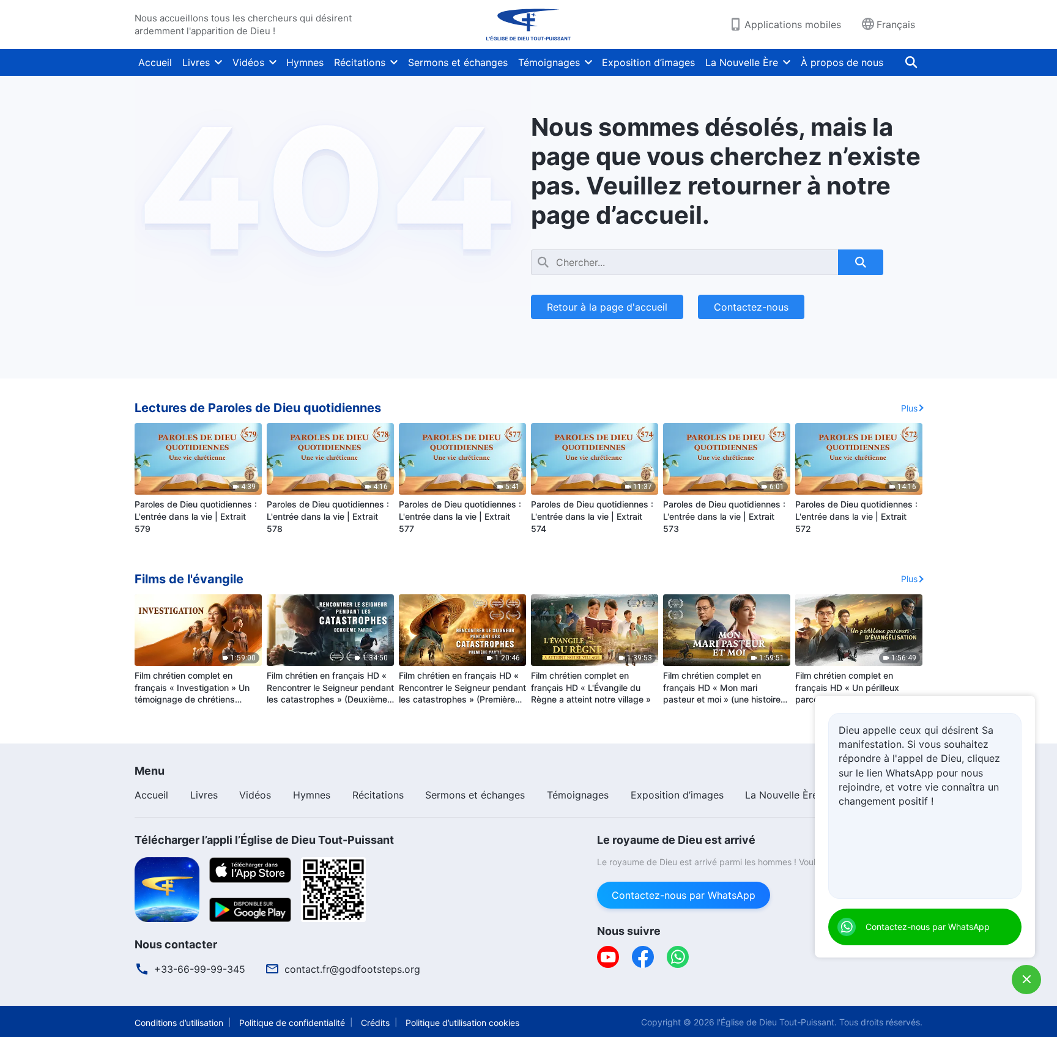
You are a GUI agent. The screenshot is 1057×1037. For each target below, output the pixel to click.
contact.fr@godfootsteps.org (352, 969)
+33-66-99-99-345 (199, 969)
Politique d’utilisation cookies (462, 1022)
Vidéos (248, 62)
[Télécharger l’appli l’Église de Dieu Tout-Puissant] (167, 888)
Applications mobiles (792, 24)
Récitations (359, 62)
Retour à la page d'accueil (607, 307)
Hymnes (305, 62)
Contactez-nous (751, 307)
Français (896, 24)
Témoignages (549, 62)
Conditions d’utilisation (179, 1022)
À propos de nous (842, 62)
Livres (196, 62)
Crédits (375, 1022)
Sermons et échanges (458, 62)
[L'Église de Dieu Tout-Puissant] (528, 24)
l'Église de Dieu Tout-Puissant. (777, 1022)
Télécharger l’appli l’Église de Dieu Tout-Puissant (264, 839)
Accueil (155, 62)
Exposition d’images (648, 62)
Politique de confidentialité (292, 1022)
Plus (909, 408)
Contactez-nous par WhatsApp (683, 895)
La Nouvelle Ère (741, 62)
